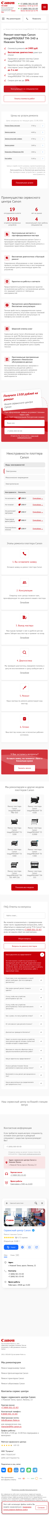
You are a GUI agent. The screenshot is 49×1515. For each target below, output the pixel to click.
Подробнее (24, 602)
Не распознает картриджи (10, 512)
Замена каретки (10, 132)
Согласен (41, 1507)
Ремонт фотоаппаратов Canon (14, 1373)
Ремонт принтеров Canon (12, 1378)
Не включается (10, 498)
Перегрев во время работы (10, 520)
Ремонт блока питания (12, 126)
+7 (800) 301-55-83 (29, 4)
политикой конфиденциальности (27, 437)
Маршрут (13, 1247)
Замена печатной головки (13, 139)
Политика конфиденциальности (24, 1490)
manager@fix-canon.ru (11, 1426)
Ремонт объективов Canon (13, 1383)
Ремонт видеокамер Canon (13, 1368)
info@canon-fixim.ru (10, 1420)
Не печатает (9, 505)
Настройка (8, 158)
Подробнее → (38, 498)
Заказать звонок (24, 768)
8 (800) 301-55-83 (9, 1414)
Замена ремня (9, 145)
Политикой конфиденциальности (30, 1154)
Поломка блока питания (10, 529)
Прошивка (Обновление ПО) (14, 152)
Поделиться (3, 1470)
